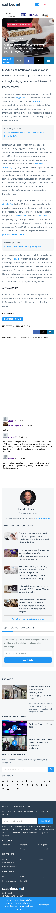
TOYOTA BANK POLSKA (44, 338)
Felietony (24, 845)
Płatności (42, 216)
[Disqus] (28, 378)
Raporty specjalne (9, 866)
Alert (22, 859)
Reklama (23, 877)
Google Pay (19, 98)
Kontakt (23, 881)
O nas (4, 877)
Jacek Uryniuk (17, 39)
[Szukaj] (52, 4)
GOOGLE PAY (12, 338)
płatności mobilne (10, 234)
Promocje (7, 679)
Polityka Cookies (9, 881)
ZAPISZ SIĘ (28, 660)
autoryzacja (36, 101)
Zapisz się (45, 821)
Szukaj (40, 859)
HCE (22, 234)
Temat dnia (6, 845)
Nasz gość (42, 845)
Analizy (5, 849)
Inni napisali (43, 849)
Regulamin (42, 877)
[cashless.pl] (11, 4)
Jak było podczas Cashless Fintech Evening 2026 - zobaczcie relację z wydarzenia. (40, 744)
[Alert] (45, 4)
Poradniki (24, 849)
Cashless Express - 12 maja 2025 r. (41, 725)
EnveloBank (20, 216)
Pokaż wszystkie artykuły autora (28, 619)
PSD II (16, 259)
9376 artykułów (43, 518)
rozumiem (44, 904)
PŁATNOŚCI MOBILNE (7, 60)
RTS (51, 259)
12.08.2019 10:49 (17, 41)
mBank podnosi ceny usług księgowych (23, 246)
